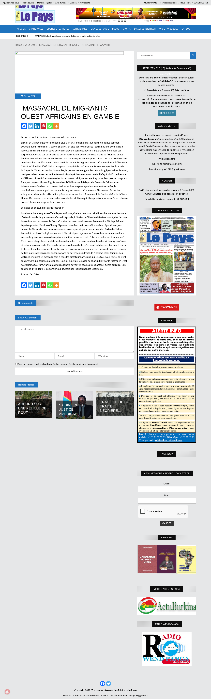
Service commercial (169, 3)
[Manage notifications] (7, 691)
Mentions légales (44, 3)
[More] (56, 126)
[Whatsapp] (50, 126)
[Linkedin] (37, 126)
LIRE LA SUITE (166, 113)
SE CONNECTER (201, 3)
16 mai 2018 (29, 96)
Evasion (73, 3)
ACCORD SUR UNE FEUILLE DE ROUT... (32, 408)
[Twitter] (30, 126)
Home (18, 44)
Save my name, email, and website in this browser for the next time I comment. (58, 364)
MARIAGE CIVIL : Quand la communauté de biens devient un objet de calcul (68, 36)
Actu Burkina (60, 3)
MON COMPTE (150, 3)
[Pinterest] (43, 126)
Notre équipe (28, 3)
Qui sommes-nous (11, 3)
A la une (30, 44)
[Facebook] (24, 126)
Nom (166, 495)
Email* (167, 483)
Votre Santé (85, 3)
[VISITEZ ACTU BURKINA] (166, 606)
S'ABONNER (169, 307)
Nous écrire (186, 3)
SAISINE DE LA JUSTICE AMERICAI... (71, 409)
